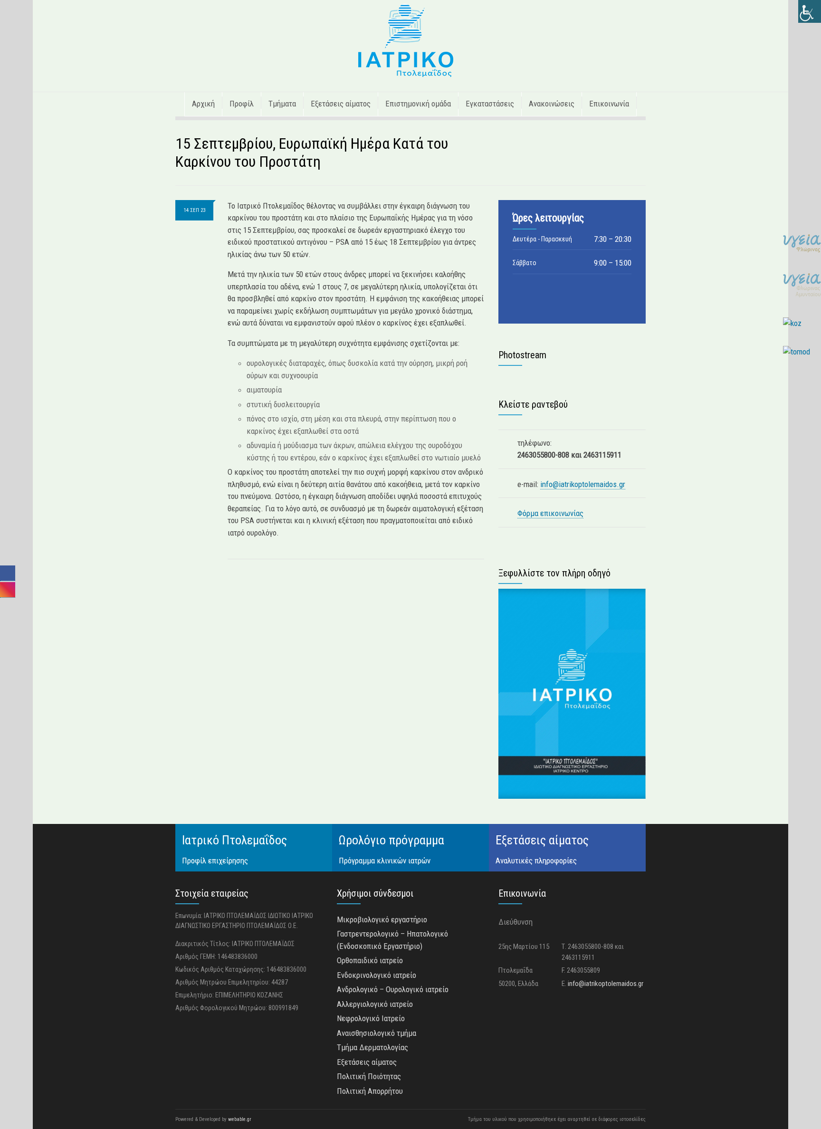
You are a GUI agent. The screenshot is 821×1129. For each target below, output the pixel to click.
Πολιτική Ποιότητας (369, 1076)
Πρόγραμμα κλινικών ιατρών (384, 860)
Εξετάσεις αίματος (341, 103)
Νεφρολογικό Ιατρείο (371, 1018)
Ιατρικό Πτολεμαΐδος (234, 840)
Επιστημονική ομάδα (418, 103)
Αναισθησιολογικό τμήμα (376, 1033)
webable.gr (239, 1119)
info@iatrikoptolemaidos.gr (582, 484)
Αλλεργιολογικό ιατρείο (375, 1004)
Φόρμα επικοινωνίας (550, 513)
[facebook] (7, 572)
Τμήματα (282, 103)
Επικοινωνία (609, 103)
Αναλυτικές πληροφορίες (536, 860)
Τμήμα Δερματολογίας (372, 1047)
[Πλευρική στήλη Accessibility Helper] (809, 11)
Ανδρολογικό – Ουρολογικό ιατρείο (393, 989)
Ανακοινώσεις (551, 103)
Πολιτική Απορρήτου (370, 1091)
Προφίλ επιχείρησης (215, 860)
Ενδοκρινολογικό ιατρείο (376, 975)
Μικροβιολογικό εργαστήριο (382, 919)
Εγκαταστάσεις (490, 103)
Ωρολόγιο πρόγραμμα (391, 840)
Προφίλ (241, 103)
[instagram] (7, 589)
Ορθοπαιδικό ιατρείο (370, 960)
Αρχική (203, 103)
